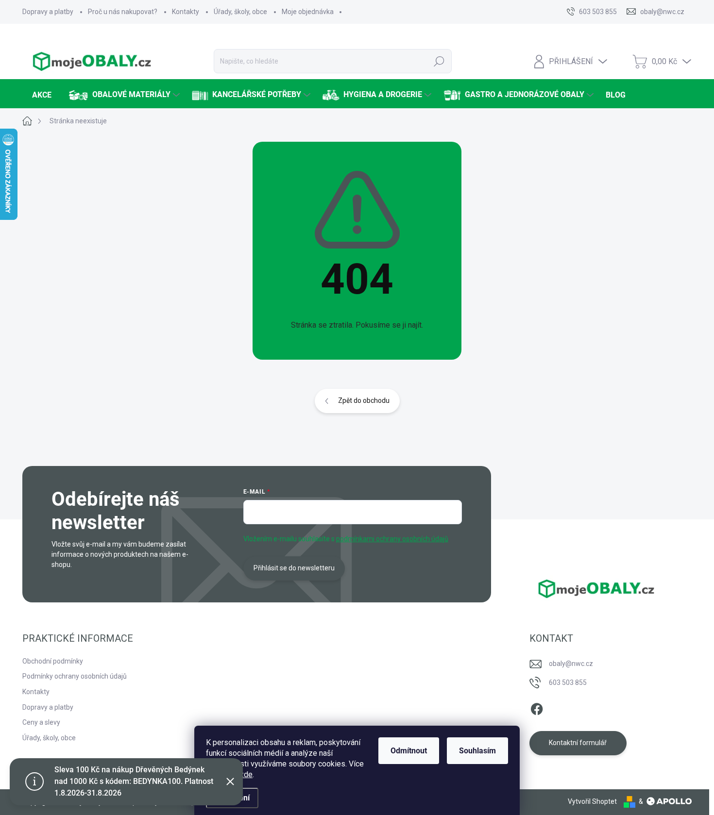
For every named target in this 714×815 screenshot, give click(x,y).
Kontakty (185, 12)
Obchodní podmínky (52, 661)
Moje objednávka (308, 12)
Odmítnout (409, 750)
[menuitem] (40, 95)
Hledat (439, 61)
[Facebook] (536, 707)
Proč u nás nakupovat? (122, 12)
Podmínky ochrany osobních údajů (74, 676)
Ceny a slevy (41, 722)
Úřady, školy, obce (240, 12)
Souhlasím (477, 750)
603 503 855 (568, 682)
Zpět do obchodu (364, 400)
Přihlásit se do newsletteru (294, 568)
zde (246, 774)
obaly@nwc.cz (571, 663)
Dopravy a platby (47, 12)
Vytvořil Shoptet (592, 801)
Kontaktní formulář (578, 743)
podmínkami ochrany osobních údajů (392, 539)
